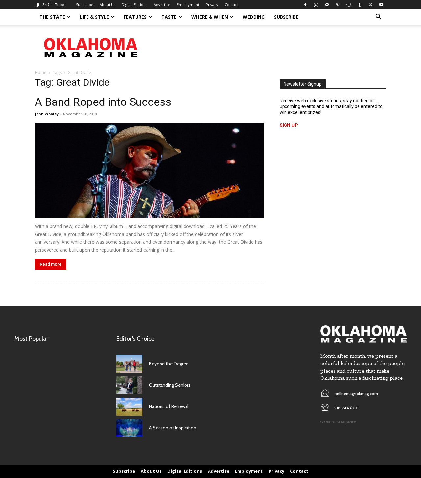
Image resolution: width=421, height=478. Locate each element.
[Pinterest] (338, 4)
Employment (188, 4)
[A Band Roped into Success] (149, 170)
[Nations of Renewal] (129, 407)
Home (40, 72)
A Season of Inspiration (172, 428)
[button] (378, 17)
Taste (169, 17)
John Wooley (47, 113)
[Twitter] (370, 4)
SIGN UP (289, 125)
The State (52, 17)
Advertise (162, 4)
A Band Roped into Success (103, 101)
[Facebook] (305, 4)
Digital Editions (134, 4)
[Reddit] (349, 4)
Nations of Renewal (168, 406)
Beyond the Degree (168, 364)
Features (135, 17)
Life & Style (94, 17)
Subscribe (84, 4)
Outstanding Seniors (170, 385)
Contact (231, 4)
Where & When (209, 17)
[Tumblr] (359, 4)
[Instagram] (316, 4)
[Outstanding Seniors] (129, 385)
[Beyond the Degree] (129, 364)
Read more (51, 264)
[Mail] (327, 4)
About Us (107, 4)
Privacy (212, 4)
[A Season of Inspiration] (129, 428)
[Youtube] (381, 4)
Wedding (254, 17)
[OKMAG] (363, 334)
